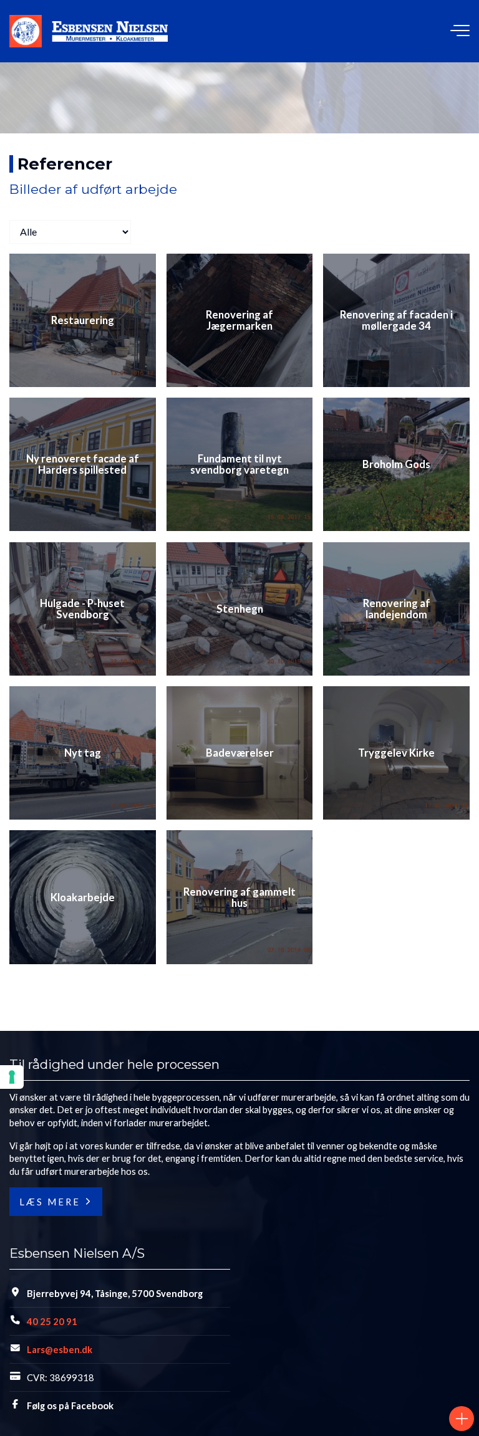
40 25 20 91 (52, 1321)
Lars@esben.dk (59, 1349)
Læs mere (49, 1201)
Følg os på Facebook (70, 1405)
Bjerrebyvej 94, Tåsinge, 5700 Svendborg (115, 1293)
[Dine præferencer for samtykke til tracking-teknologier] (12, 1077)
